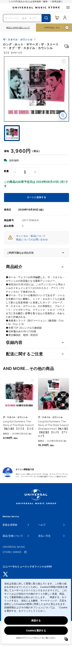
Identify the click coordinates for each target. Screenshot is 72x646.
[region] (18, 27)
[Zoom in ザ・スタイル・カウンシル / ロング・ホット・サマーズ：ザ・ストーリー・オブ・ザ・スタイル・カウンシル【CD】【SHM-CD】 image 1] (63, 115)
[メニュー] (68, 7)
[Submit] (46, 18)
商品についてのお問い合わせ (32, 239)
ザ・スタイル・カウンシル (17, 39)
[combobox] (27, 18)
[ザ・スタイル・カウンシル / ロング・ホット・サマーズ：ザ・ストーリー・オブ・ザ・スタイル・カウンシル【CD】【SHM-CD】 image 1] (36, 89)
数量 (6, 171)
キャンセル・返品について (30, 235)
